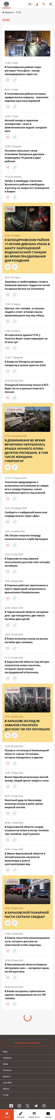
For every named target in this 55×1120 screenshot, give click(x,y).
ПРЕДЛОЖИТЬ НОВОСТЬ (27, 1042)
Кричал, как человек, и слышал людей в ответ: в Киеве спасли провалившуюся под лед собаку (24, 312)
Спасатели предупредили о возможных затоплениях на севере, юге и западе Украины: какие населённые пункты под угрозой (27, 487)
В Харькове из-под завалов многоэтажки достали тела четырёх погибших (27, 562)
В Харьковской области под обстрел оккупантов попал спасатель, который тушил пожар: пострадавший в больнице (27, 667)
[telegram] (36, 1106)
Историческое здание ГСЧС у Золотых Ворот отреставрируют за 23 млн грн (26, 338)
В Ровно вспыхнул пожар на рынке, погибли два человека (26, 640)
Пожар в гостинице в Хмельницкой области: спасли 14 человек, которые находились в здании (27, 754)
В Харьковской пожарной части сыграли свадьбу (27, 915)
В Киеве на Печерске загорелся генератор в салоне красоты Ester (25, 363)
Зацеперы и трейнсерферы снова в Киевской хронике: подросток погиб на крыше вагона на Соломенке (27, 285)
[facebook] (11, 1106)
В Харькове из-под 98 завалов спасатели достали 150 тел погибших (27, 725)
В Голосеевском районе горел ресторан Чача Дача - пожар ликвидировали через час (23, 70)
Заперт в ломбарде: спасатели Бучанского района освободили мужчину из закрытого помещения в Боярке (27, 186)
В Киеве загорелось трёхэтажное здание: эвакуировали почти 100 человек (25, 995)
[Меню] (51, 4)
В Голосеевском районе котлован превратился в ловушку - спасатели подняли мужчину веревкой (26, 97)
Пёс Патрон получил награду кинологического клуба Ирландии (26, 537)
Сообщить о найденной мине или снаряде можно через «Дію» (26, 514)
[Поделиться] (8, 80)
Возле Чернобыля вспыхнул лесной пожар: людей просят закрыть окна (27, 778)
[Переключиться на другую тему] (37, 4)
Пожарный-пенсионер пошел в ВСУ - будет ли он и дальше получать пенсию (27, 388)
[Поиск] (44, 4)
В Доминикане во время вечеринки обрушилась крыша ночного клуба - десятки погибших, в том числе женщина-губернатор (26, 450)
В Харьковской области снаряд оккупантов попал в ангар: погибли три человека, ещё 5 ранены (27, 830)
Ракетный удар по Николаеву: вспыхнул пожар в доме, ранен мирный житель (24, 804)
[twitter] (27, 1106)
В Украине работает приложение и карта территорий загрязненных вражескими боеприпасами (26, 589)
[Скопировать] (15, 80)
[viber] (44, 1106)
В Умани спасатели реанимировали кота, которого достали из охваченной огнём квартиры (27, 941)
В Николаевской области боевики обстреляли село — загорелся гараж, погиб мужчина (27, 968)
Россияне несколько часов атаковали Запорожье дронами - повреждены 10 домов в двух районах (25, 156)
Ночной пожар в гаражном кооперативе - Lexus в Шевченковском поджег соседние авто (26, 126)
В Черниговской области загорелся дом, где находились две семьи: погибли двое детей (26, 615)
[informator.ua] (6, 4)
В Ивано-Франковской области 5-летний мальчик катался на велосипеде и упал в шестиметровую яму (25, 859)
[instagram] (19, 1106)
